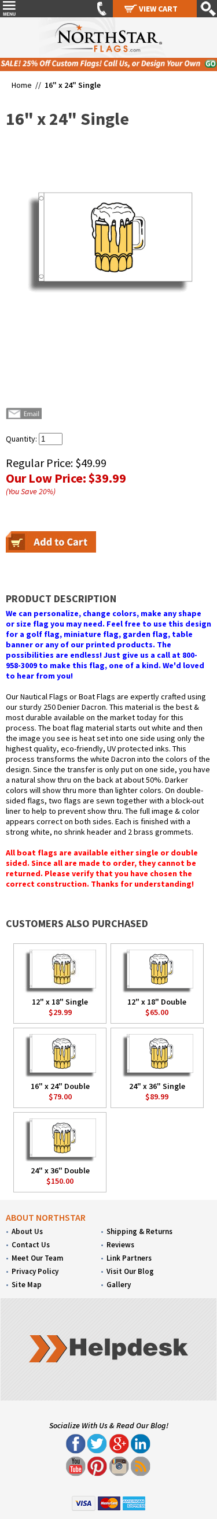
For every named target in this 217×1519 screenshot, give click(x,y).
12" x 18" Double (156, 1001)
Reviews (120, 1245)
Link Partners (129, 1258)
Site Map (27, 1285)
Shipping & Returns (139, 1231)
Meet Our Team (37, 1258)
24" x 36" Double (60, 1170)
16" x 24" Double (60, 1086)
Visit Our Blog (130, 1271)
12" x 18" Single (60, 1001)
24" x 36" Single (157, 1086)
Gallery (118, 1285)
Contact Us (31, 1245)
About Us (27, 1231)
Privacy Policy (35, 1271)
